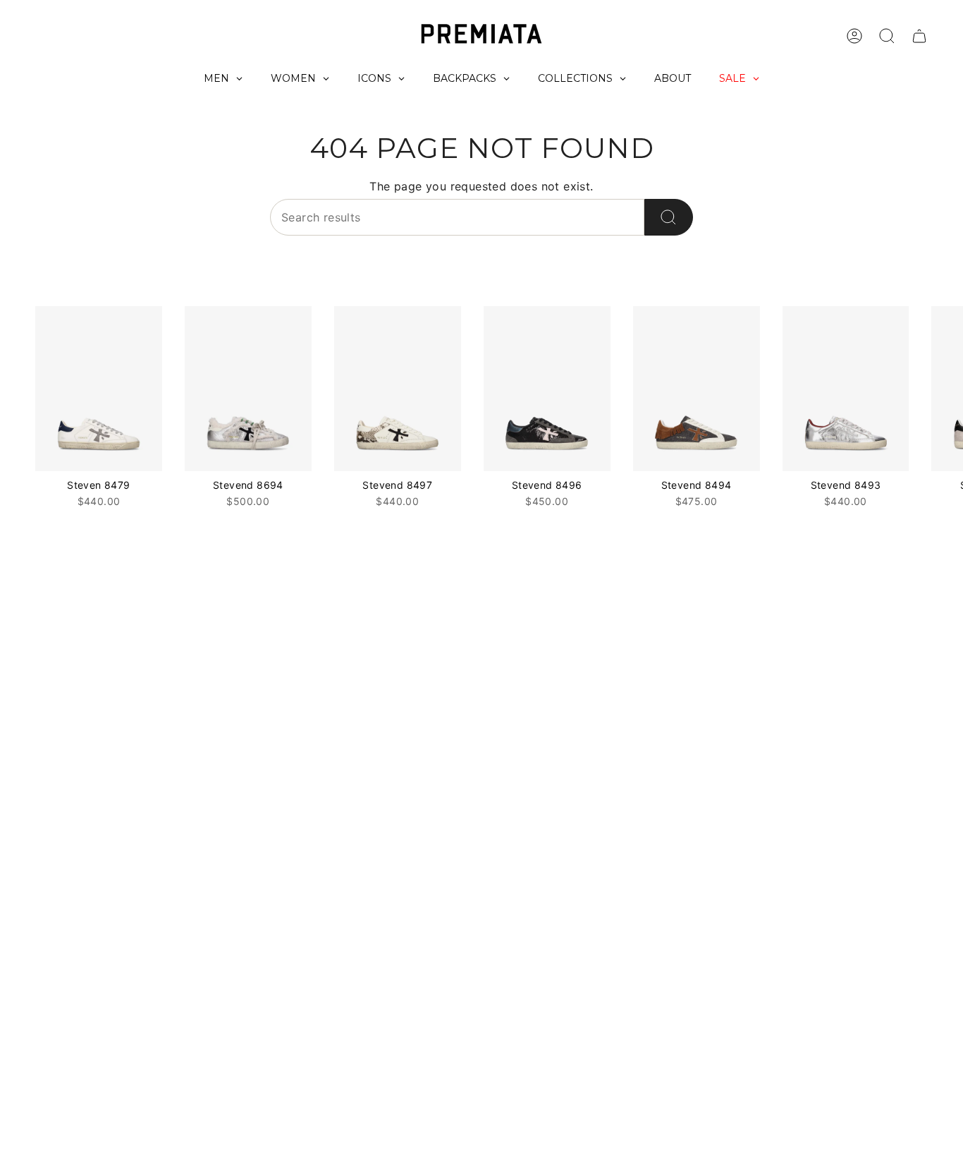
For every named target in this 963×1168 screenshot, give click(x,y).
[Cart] (919, 36)
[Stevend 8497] (397, 388)
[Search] (668, 217)
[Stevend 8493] (846, 388)
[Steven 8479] (98, 388)
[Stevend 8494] (696, 388)
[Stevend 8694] (248, 388)
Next (942, 389)
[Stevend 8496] (547, 388)
